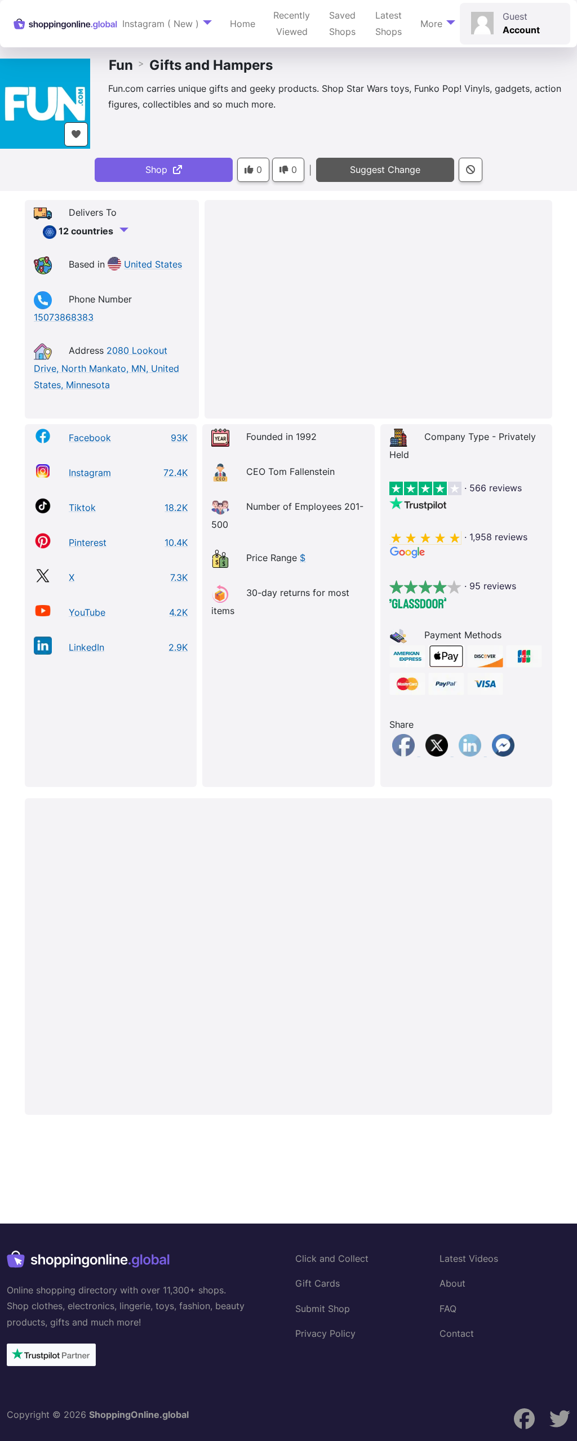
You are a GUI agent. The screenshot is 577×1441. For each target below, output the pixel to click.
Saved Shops (342, 23)
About (452, 1283)
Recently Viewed (291, 23)
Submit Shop (322, 1308)
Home (242, 23)
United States (153, 264)
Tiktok (82, 507)
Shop (159, 169)
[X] (438, 752)
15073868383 (64, 317)
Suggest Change (385, 169)
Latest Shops (388, 23)
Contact (457, 1333)
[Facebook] (404, 752)
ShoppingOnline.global (139, 1414)
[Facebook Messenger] (503, 752)
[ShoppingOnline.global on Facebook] (559, 1418)
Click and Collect (332, 1258)
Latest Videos (469, 1258)
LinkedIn (86, 647)
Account (521, 29)
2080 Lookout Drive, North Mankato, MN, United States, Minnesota (106, 367)
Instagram (90, 472)
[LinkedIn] (471, 752)
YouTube (87, 612)
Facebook (90, 437)
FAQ (448, 1308)
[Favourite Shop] (76, 134)
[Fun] (45, 102)
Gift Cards (317, 1283)
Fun (121, 65)
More (431, 23)
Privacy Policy (325, 1333)
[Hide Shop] (470, 170)
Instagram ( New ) (160, 23)
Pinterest (87, 542)
